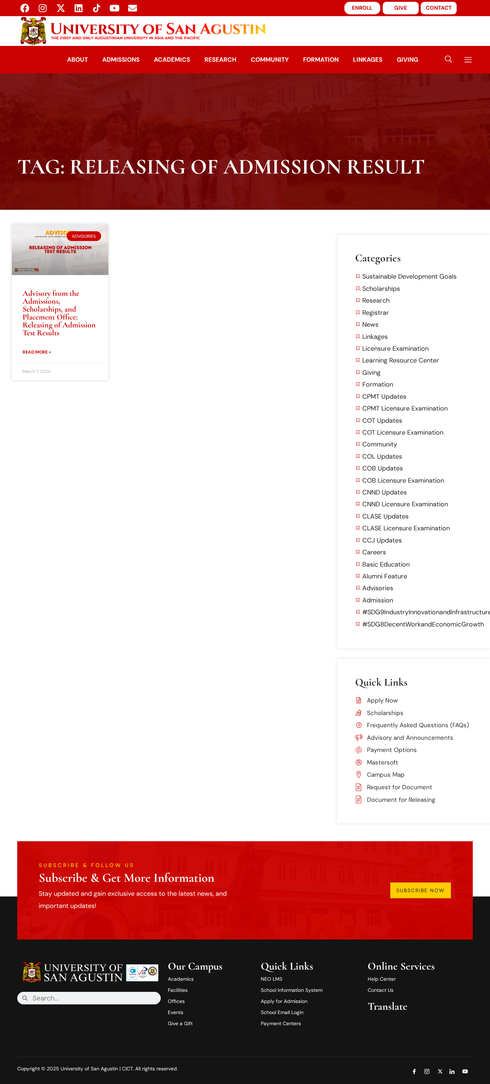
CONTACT (439, 7)
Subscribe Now (420, 890)
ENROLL (362, 7)
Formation (321, 59)
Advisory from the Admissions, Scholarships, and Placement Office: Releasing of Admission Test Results (59, 313)
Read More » (37, 352)
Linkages (367, 59)
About (77, 59)
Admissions (121, 59)
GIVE (400, 7)
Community (270, 59)
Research (220, 59)
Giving (407, 59)
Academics (172, 59)
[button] (448, 60)
